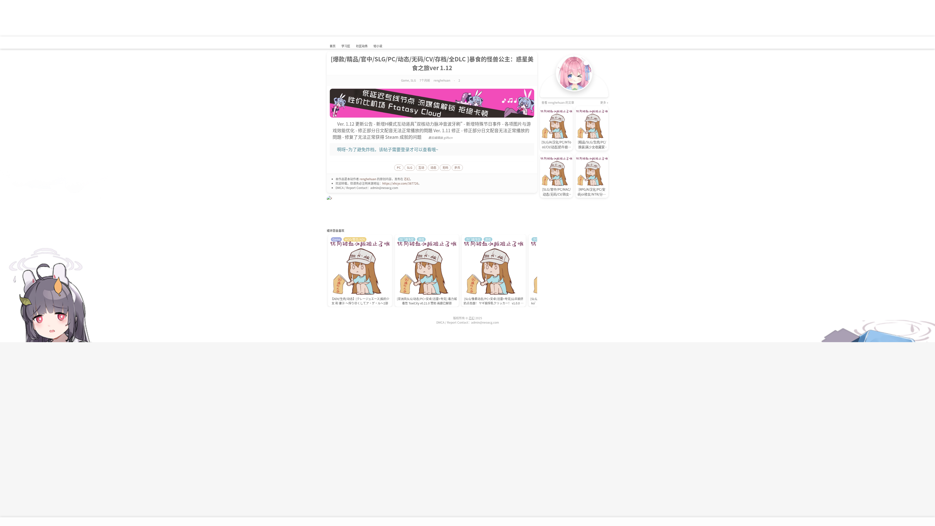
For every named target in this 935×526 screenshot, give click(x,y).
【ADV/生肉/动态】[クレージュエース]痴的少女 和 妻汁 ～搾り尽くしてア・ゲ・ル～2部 (360, 301)
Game (405, 80)
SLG (413, 80)
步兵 (457, 167)
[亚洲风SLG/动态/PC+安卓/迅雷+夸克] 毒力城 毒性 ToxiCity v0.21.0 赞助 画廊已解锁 (427, 301)
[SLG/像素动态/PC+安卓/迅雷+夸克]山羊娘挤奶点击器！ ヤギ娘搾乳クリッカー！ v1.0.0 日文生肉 (494, 301)
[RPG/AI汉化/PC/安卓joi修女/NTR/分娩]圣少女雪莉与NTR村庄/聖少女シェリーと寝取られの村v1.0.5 (592, 192)
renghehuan (368, 179)
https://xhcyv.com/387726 (400, 183)
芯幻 (407, 179)
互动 (421, 167)
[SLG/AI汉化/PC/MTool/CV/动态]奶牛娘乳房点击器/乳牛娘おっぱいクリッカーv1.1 (556, 145)
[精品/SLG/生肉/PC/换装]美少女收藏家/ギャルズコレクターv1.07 (592, 145)
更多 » (604, 102)
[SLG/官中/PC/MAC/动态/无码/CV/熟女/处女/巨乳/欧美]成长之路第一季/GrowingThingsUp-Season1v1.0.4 (556, 192)
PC (399, 167)
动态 (433, 167)
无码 (445, 167)
